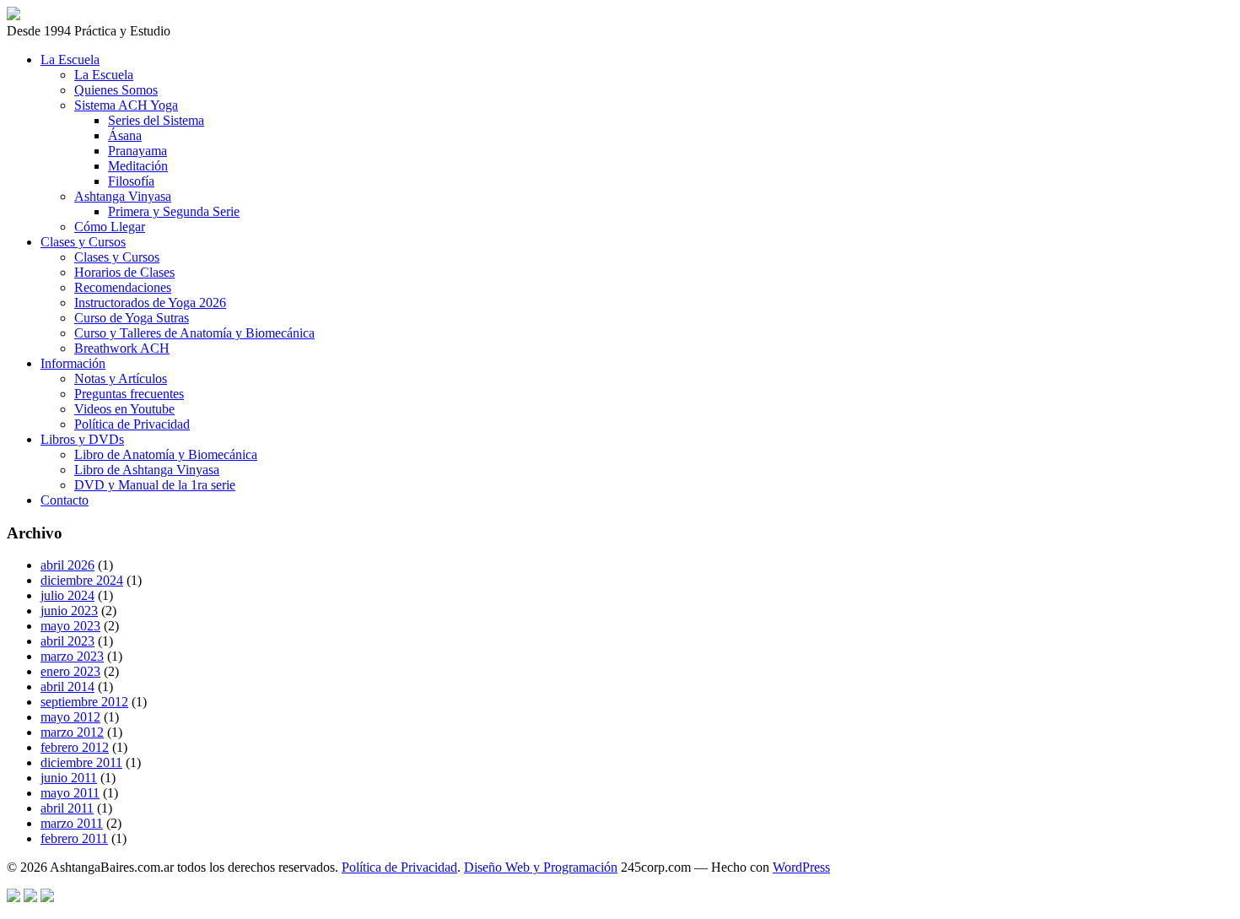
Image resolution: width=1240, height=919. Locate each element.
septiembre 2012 (84, 702)
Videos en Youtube (124, 409)
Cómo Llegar (109, 226)
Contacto (64, 500)
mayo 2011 (70, 793)
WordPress (801, 867)
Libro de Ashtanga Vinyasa (146, 469)
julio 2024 (67, 595)
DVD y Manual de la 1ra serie (154, 485)
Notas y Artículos (120, 378)
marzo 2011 (71, 823)
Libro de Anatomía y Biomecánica (165, 454)
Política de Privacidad (132, 424)
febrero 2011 (74, 838)
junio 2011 (68, 777)
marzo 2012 (72, 732)
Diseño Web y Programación (540, 867)
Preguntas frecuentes (129, 394)
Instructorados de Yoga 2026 (150, 302)
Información (72, 363)
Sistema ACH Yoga (126, 105)
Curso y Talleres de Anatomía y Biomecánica (194, 333)
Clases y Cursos (83, 242)
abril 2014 (67, 686)
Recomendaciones (122, 287)
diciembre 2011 (81, 762)
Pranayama (137, 150)
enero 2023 (70, 671)
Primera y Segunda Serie (174, 211)
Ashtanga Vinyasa (122, 196)
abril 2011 (67, 808)
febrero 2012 (74, 747)
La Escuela (70, 59)
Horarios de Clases (124, 272)
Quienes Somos (116, 90)
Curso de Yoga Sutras (131, 318)
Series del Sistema (156, 120)
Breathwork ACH (122, 348)
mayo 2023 (70, 626)
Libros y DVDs (82, 439)
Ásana (125, 135)
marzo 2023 (72, 656)
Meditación (138, 166)
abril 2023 (67, 641)
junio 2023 (69, 610)
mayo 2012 (70, 717)
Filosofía (131, 181)
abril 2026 (67, 565)
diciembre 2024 (81, 580)
